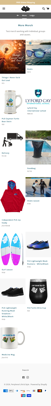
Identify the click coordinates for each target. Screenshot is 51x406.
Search (25, 370)
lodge (32, 15)
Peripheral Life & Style (20, 384)
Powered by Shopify (39, 384)
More (24, 15)
